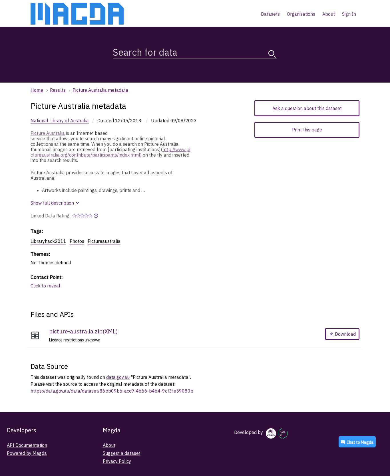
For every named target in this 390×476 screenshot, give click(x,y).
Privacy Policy (117, 461)
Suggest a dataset (121, 453)
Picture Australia (48, 133)
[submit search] (272, 54)
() (83, 331)
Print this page (307, 130)
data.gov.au (118, 377)
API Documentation (27, 445)
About (109, 445)
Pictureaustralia (104, 241)
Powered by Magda (27, 453)
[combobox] (195, 51)
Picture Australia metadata (100, 90)
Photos (77, 241)
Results (58, 90)
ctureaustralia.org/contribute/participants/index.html (85, 155)
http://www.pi (176, 149)
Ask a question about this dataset (307, 108)
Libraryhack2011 (48, 241)
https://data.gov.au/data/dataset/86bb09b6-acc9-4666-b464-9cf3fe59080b (112, 391)
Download (345, 334)
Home (37, 90)
